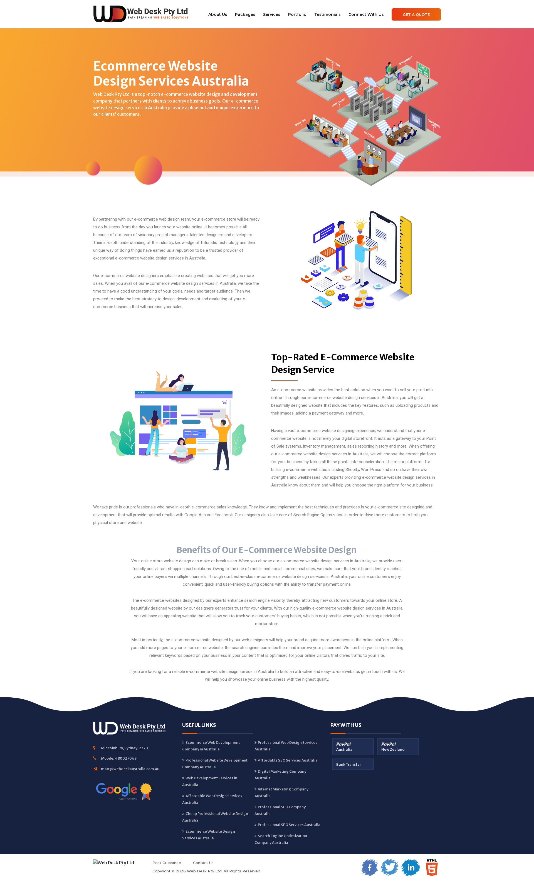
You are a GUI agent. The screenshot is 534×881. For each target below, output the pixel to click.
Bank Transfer (348, 764)
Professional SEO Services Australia (289, 824)
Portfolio (297, 14)
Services (271, 14)
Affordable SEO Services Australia (288, 760)
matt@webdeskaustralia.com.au (130, 769)
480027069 (126, 758)
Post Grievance (166, 862)
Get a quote (416, 14)
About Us (217, 14)
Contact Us (203, 862)
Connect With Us (366, 14)
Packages (245, 14)
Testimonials (327, 14)
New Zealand (393, 749)
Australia (344, 749)
